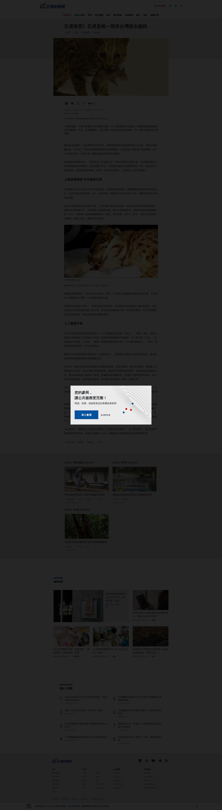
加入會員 (86, 414)
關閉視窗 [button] (106, 415)
